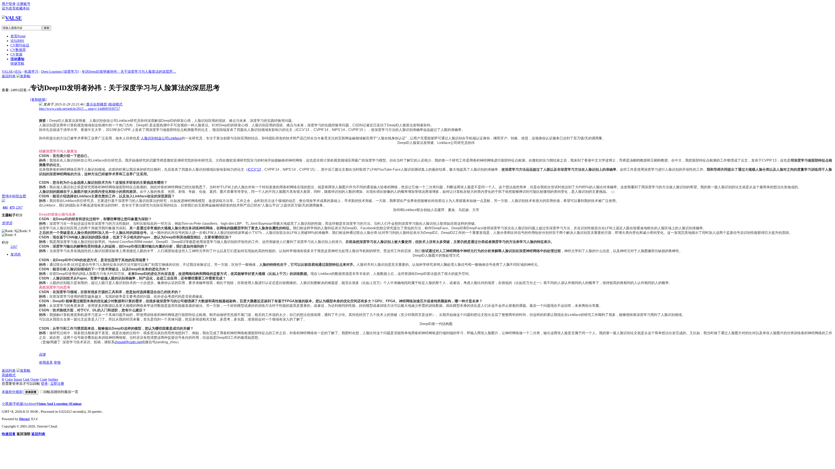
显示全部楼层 (96, 104)
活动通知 (17, 59)
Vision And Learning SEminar (59, 404)
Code (43, 379)
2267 (19, 207)
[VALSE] (12, 18)
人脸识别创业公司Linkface (161, 138)
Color (9, 379)
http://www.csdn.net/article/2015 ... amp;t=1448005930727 (79, 109)
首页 (17, 36)
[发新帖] (23, 76)
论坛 (17, 41)
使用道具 (46, 362)
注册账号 (23, 4)
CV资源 (16, 54)
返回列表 (9, 76)
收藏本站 (23, 8)
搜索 (46, 28)
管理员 (7, 223)
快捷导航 (17, 63)
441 (5, 207)
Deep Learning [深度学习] (60, 71)
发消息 (15, 254)
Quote (34, 379)
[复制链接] (38, 99)
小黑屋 (7, 404)
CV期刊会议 (19, 45)
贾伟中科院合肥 (14, 196)
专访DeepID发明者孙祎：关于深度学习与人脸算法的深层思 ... (129, 71)
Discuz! (24, 419)
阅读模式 (115, 104)
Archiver (30, 404)
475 (12, 207)
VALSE (7, 71)
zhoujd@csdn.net (128, 342)
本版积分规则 (12, 392)
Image (18, 379)
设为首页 (9, 8)
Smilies (53, 379)
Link (26, 379)
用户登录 (9, 4)
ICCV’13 (254, 169)
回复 (42, 354)
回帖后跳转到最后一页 (60, 392)
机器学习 (31, 71)
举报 (57, 362)
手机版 (18, 404)
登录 (44, 383)
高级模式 (9, 375)
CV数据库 (18, 50)
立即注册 (57, 383)
